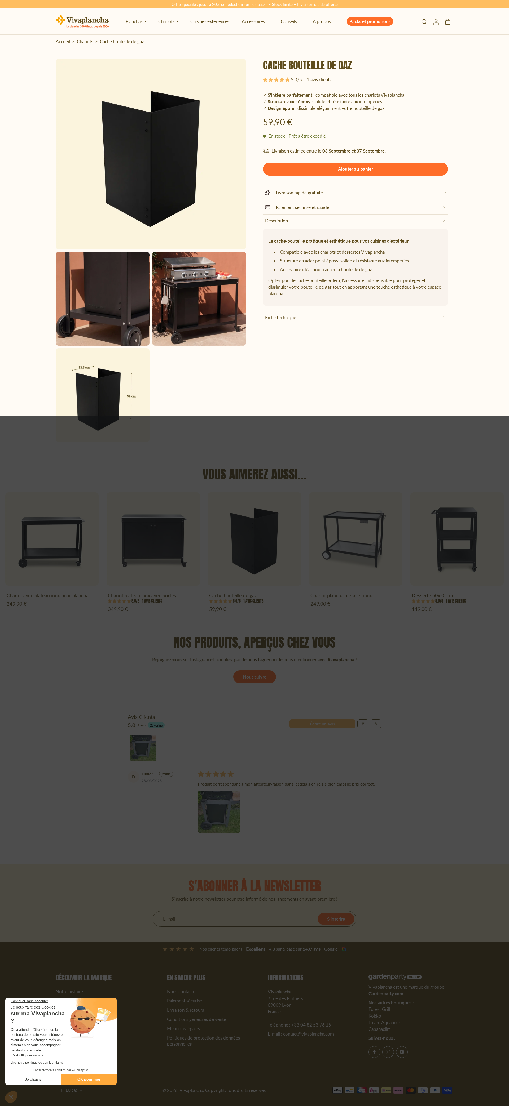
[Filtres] (362, 723)
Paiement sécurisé (184, 1000)
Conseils (289, 21)
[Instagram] (388, 1052)
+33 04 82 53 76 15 (311, 1025)
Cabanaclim (379, 1029)
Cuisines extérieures (209, 21)
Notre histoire (69, 991)
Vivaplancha (191, 1090)
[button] (277, 80)
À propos (322, 21)
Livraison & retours (185, 1010)
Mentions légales (183, 1028)
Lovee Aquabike (384, 1022)
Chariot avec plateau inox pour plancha (48, 595)
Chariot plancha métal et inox (341, 595)
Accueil (63, 41)
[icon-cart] (447, 21)
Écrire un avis (322, 723)
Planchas (134, 21)
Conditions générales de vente (196, 1019)
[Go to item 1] (143, 748)
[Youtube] (402, 1052)
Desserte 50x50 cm (432, 595)
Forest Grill (379, 1009)
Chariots (166, 21)
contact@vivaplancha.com (308, 1033)
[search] (424, 21)
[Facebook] (374, 1052)
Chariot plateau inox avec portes (142, 595)
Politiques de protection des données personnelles (203, 1040)
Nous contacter (182, 991)
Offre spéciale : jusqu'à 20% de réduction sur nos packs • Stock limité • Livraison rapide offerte (255, 4)
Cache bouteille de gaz (233, 595)
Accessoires (253, 21)
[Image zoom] (151, 154)
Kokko (374, 1015)
